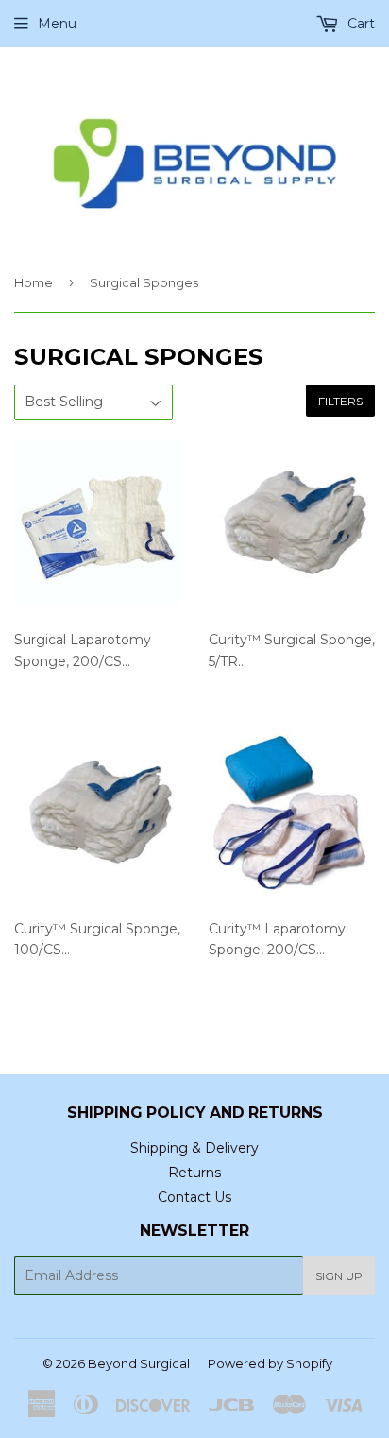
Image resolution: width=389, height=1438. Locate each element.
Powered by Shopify (270, 1363)
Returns (194, 1172)
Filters (340, 401)
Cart (359, 23)
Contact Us (194, 1197)
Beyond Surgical (139, 1363)
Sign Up (339, 1276)
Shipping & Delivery (194, 1147)
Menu (57, 23)
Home (33, 282)
